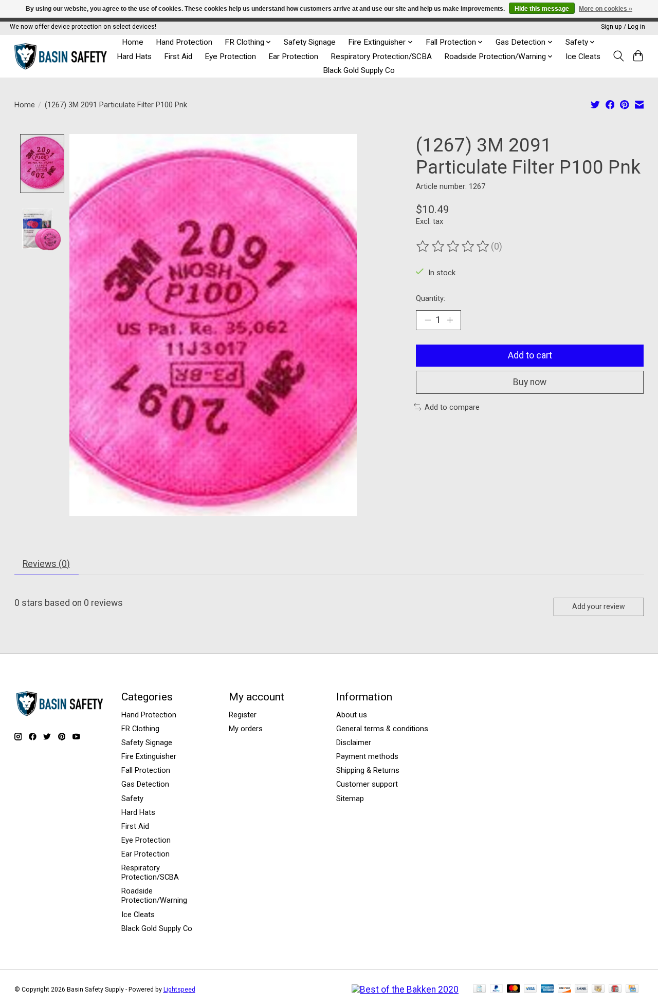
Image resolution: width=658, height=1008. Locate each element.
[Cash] (598, 989)
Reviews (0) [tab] (46, 564)
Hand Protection (184, 42)
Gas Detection (145, 784)
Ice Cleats (582, 56)
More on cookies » (605, 8)
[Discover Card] (564, 989)
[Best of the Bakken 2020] (405, 989)
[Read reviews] (453, 246)
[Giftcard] (615, 989)
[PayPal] (496, 989)
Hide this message (542, 8)
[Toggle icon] (618, 56)
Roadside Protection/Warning (154, 895)
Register (243, 714)
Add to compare (452, 407)
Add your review (598, 606)
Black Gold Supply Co (359, 70)
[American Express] (547, 989)
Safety (132, 798)
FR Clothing (140, 728)
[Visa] (530, 989)
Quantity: (430, 298)
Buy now (529, 382)
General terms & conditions (382, 728)
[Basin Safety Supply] (62, 56)
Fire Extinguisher (148, 756)
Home (132, 42)
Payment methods (367, 756)
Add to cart (530, 355)
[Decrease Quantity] (428, 320)
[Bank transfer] (581, 989)
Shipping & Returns (367, 770)
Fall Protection (145, 770)
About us (351, 714)
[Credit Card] (632, 989)
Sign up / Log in (623, 26)
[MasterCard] (513, 989)
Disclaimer (353, 742)
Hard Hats (134, 56)
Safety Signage (310, 42)
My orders (246, 728)
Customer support (367, 784)
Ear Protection (293, 56)
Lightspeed (179, 989)
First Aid (178, 56)
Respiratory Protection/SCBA (381, 56)
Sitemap (350, 798)
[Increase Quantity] (450, 320)
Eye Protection (230, 56)
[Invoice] (479, 989)
